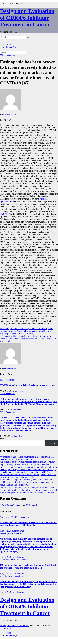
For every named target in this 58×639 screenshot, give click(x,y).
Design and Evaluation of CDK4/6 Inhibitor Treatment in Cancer (27, 18)
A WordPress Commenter (11, 505)
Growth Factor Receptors (11, 576)
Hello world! (31, 505)
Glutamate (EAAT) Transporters (14, 517)
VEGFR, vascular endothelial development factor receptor (28, 385)
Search (3, 438)
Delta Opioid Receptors (10, 533)
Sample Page (11, 47)
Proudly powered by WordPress (14, 625)
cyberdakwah (9, 114)
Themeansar (5, 628)
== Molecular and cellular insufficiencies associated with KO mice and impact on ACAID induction (27, 458)
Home (8, 44)
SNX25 (3, 214)
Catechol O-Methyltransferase (13, 559)
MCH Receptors (7, 55)
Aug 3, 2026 (5, 557)
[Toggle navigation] (1, 40)
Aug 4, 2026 (5, 531)
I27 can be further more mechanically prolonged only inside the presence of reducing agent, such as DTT (28, 475)
